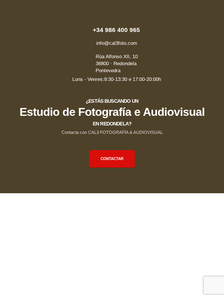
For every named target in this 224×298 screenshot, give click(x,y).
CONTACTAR (112, 159)
